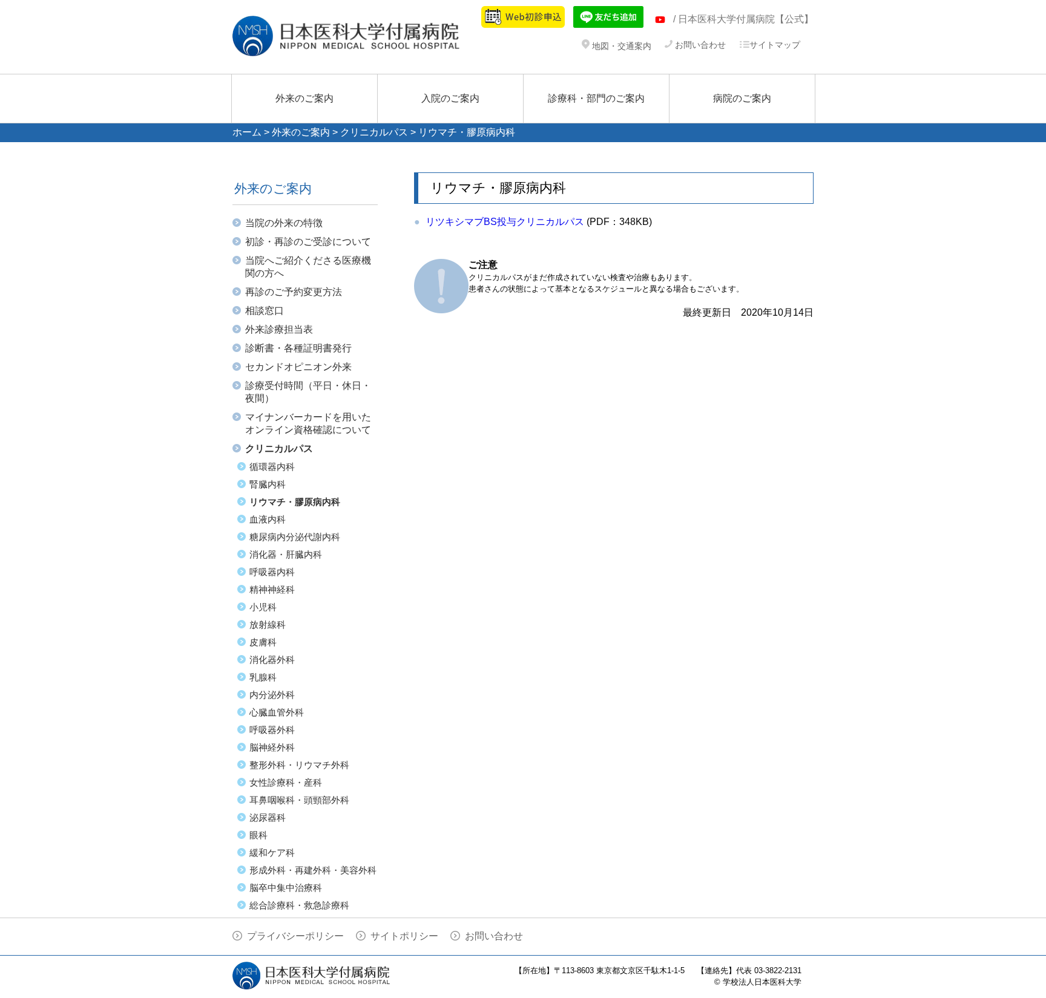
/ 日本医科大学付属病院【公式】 (743, 19)
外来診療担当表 (279, 329)
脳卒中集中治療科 (285, 887)
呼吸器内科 (272, 572)
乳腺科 (263, 677)
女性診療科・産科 (285, 782)
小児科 (263, 607)
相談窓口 (264, 310)
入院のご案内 (450, 98)
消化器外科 (272, 659)
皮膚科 (263, 642)
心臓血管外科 (276, 712)
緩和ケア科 (272, 852)
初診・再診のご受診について (308, 241)
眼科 (258, 835)
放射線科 (267, 624)
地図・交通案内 (620, 46)
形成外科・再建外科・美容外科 (313, 870)
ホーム (247, 132)
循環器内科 (272, 466)
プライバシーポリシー (295, 936)
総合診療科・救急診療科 (299, 905)
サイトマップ (774, 45)
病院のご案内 (742, 98)
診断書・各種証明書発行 (298, 348)
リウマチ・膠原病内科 (294, 502)
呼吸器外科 (272, 730)
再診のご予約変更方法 (293, 292)
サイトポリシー (404, 936)
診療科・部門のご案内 (596, 98)
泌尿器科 (267, 817)
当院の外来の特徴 (284, 223)
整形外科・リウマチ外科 (299, 765)
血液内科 (267, 519)
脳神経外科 (272, 747)
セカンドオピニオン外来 (298, 367)
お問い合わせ (699, 45)
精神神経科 (272, 589)
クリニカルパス (374, 132)
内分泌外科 (272, 695)
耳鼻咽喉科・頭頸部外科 (299, 800)
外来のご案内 (304, 98)
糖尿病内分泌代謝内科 (294, 537)
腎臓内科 (267, 484)
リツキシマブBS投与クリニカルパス (505, 222)
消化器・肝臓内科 (285, 554)
